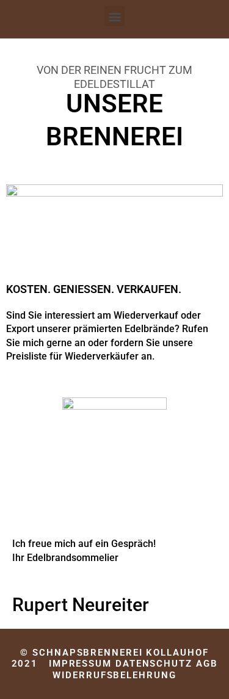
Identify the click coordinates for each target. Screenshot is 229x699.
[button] (114, 16)
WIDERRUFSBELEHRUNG (114, 675)
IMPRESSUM (80, 663)
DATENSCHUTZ (153, 663)
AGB (207, 663)
